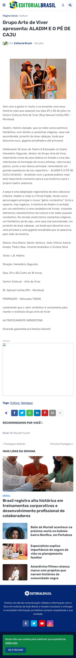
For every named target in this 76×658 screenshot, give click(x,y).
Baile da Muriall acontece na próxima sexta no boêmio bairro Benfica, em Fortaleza (51, 531)
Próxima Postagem (61, 444)
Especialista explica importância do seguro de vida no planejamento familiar (49, 551)
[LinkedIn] (37, 413)
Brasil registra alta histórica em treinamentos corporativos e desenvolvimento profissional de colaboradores (34, 508)
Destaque (27, 403)
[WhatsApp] (29, 413)
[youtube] (42, 623)
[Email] (52, 413)
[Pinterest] (45, 413)
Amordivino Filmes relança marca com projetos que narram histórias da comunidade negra (50, 572)
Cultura (23, 16)
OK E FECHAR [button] (15, 649)
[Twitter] (22, 413)
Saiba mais (11, 642)
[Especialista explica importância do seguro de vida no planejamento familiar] (15, 552)
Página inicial (10, 16)
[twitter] (34, 623)
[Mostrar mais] (60, 413)
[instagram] (50, 623)
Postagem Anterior (14, 444)
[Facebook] (14, 413)
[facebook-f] (26, 623)
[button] (4, 5)
